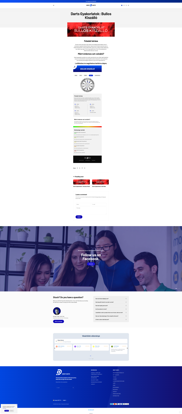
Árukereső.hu (91, 413)
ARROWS (115, 379)
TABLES (114, 376)
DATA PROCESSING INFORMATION (95, 377)
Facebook (91, 264)
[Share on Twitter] (80, 168)
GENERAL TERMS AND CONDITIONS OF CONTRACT (96, 373)
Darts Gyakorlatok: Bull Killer (99, 186)
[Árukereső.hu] (91, 410)
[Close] (16, 404)
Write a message (58, 321)
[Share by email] (85, 168)
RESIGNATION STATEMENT (96, 382)
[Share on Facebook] (77, 168)
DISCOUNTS (115, 389)
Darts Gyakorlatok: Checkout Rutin (81, 186)
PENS (114, 385)
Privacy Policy (98, 196)
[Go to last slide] (55, 348)
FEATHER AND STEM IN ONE (118, 381)
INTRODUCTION (116, 395)
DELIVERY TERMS (94, 380)
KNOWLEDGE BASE (117, 393)
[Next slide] (127, 348)
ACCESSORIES (116, 387)
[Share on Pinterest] (82, 168)
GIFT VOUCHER (116, 374)
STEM (114, 383)
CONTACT (93, 384)
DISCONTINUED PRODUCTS (118, 372)
